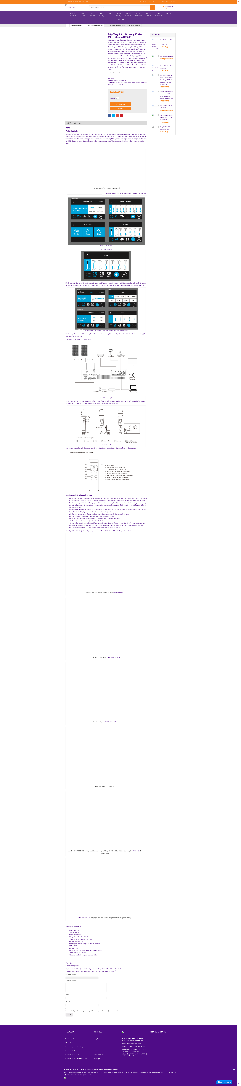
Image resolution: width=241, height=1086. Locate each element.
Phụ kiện (97, 1059)
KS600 (109, 85)
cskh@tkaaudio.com (134, 1043)
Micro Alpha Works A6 (166, 65)
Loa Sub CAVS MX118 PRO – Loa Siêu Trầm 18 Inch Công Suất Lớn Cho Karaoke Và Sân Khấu (166, 79)
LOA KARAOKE (82, 14)
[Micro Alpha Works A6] (155, 68)
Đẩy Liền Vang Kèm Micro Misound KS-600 (132, 82)
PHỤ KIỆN (168, 13)
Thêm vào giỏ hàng (120, 104)
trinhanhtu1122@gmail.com (136, 1046)
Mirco (96, 1047)
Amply (96, 1039)
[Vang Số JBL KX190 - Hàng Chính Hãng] (155, 129)
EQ (108, 514)
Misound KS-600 (101, 136)
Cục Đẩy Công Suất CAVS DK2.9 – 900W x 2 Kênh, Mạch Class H (166, 117)
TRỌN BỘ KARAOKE (73, 14)
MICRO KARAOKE (119, 14)
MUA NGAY (120, 108)
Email (68, 1001)
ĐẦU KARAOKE (92, 14)
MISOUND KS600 (114, 657)
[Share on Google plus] (117, 115)
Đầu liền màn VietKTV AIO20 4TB (166, 107)
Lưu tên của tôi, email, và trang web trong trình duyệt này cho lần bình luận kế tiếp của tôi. (92, 1011)
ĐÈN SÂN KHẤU (120, 19)
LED (112, 139)
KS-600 (145, 82)
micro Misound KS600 (103, 531)
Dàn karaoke (98, 1055)
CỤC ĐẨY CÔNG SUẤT (138, 14)
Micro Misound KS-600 (117, 85)
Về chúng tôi (69, 1039)
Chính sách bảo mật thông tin (76, 1059)
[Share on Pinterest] (121, 115)
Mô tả (69, 123)
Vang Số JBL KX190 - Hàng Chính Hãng (165, 128)
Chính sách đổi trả (71, 1051)
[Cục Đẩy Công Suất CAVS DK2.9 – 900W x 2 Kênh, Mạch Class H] (155, 117)
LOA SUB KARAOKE (128, 14)
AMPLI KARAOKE (101, 14)
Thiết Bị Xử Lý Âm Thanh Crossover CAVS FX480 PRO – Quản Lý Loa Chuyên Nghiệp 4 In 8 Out (166, 95)
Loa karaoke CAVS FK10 (166, 56)
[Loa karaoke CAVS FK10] (155, 58)
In (119, 72)
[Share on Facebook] (109, 115)
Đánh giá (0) (78, 123)
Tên (67, 994)
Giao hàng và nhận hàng (74, 1047)
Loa (95, 1043)
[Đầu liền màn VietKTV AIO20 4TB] (155, 108)
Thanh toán (69, 1043)
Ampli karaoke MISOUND (94, 25)
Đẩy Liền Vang (116, 82)
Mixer (96, 1051)
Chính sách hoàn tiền (72, 1055)
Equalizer (72, 503)
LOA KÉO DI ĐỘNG (148, 14)
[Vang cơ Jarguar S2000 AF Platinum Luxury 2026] (155, 46)
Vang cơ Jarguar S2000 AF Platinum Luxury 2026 (166, 41)
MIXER (110, 13)
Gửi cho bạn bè (113, 72)
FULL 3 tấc (136, 851)
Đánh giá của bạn (71, 974)
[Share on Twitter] (113, 115)
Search (152, 7)
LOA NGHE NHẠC (158, 14)
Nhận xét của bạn (71, 980)
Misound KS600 (118, 592)
